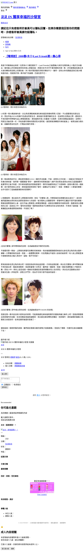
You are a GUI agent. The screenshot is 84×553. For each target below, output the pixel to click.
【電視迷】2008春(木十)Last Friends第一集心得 (33, 56)
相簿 (7, 42)
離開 (12, 549)
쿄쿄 (2, 345)
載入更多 (4, 374)
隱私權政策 (54, 523)
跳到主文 (4, 23)
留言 (17, 357)
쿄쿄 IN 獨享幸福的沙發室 (21, 17)
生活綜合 (18, 37)
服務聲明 (63, 523)
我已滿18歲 (5, 549)
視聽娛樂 (17, 363)
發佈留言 (4, 387)
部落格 (7, 44)
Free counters (42, 494)
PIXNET (25, 523)
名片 (7, 47)
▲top (3, 370)
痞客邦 (13, 357)
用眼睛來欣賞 (19, 366)
